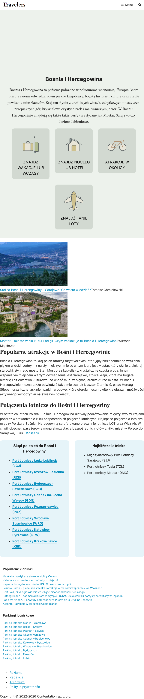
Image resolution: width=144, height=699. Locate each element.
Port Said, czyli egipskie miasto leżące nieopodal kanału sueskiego (44, 592)
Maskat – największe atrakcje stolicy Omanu (30, 576)
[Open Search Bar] (140, 5)
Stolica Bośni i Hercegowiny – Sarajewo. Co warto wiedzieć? (45, 290)
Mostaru (32, 433)
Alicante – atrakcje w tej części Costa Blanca (30, 603)
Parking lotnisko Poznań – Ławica (23, 630)
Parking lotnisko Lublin (16, 658)
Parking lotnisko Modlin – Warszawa (24, 622)
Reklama (16, 673)
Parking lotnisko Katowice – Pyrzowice (26, 642)
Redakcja (16, 677)
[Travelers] (14, 5)
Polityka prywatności (25, 687)
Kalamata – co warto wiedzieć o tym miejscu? (30, 580)
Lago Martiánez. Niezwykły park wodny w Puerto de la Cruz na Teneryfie (47, 599)
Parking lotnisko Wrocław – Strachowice (27, 646)
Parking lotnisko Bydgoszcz (20, 650)
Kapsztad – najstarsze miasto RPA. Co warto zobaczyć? (37, 584)
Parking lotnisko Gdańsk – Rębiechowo (26, 638)
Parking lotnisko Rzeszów (18, 654)
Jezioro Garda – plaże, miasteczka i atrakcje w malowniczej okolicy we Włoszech (52, 588)
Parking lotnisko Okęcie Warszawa (24, 634)
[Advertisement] (74, 43)
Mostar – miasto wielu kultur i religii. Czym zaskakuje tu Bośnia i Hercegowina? (59, 341)
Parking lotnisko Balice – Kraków (22, 626)
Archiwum (17, 682)
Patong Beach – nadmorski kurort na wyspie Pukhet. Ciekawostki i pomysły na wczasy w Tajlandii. (63, 595)
